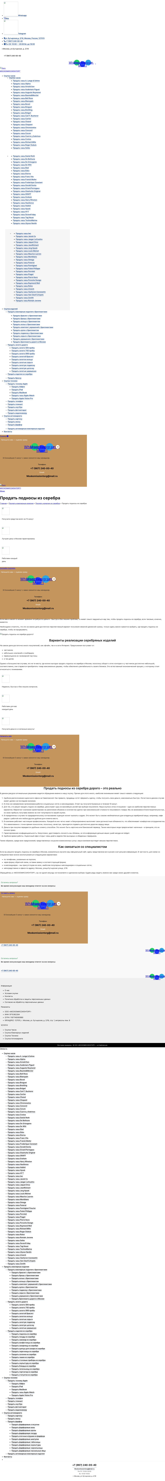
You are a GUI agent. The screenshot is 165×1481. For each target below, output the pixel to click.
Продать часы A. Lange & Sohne (26, 81)
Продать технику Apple (18, 384)
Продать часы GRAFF (22, 194)
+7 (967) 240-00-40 (9, 971)
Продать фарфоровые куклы (23, 1430)
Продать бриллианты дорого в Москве (27, 1299)
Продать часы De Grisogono (25, 162)
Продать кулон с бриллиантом (24, 1287)
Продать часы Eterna (22, 174)
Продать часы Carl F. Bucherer (25, 116)
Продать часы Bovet (21, 104)
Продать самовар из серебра (23, 1340)
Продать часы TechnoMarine (25, 220)
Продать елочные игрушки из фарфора (28, 1436)
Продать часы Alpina (22, 84)
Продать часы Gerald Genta (24, 185)
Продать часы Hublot (22, 206)
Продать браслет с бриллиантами (25, 1272)
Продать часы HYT (21, 212)
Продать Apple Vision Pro (22, 398)
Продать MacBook (19, 393)
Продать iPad (17, 390)
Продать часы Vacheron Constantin (31, 292)
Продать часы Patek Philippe (28, 269)
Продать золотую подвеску (23, 365)
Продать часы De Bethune (24, 159)
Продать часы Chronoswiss (24, 127)
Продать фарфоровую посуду (24, 1433)
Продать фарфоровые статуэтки (25, 1424)
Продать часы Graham (22, 197)
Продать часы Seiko (21, 148)
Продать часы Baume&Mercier (26, 95)
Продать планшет (15, 404)
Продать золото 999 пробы (23, 354)
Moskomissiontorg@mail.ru (42, 476)
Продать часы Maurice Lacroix (28, 254)
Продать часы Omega (25, 260)
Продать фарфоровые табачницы (25, 1442)
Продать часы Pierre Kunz (27, 277)
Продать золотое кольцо (22, 359)
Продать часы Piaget (25, 274)
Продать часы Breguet (22, 107)
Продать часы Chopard (22, 125)
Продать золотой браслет (22, 356)
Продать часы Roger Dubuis (24, 145)
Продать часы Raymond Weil (28, 283)
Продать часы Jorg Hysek (26, 248)
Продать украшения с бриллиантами (27, 1296)
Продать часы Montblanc (26, 257)
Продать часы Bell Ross (23, 98)
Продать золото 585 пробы (23, 348)
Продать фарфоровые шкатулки (25, 1439)
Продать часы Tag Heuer (23, 217)
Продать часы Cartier (22, 119)
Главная (3, 503)
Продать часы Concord (22, 130)
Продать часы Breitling (22, 110)
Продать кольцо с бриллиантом (25, 1281)
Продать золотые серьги (22, 362)
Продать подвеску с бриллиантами (26, 1290)
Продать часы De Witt (22, 165)
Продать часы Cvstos (22, 139)
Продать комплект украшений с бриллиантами (31, 1284)
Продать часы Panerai (25, 263)
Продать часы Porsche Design (28, 280)
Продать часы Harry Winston (25, 200)
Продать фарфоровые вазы (23, 1427)
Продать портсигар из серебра (24, 1372)
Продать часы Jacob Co (26, 236)
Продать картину (15, 419)
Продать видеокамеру (17, 413)
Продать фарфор (15, 425)
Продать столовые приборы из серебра (28, 1360)
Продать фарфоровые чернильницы (27, 1448)
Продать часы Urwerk (25, 289)
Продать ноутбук (15, 407)
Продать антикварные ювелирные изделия (26, 429)
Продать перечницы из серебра (25, 1351)
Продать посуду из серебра (23, 1337)
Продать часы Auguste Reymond (27, 92)
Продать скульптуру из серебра (25, 1363)
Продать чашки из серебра (22, 1357)
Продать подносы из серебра (24, 1334)
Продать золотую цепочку (22, 368)
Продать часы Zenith (25, 298)
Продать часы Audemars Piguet (26, 89)
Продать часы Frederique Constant (27, 182)
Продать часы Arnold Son (23, 87)
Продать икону (14, 422)
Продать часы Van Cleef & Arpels (30, 295)
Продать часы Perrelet (25, 271)
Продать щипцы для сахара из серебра (28, 1349)
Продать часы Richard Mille (24, 142)
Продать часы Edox (21, 171)
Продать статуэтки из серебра (24, 1375)
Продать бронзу (14, 378)
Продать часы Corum (22, 133)
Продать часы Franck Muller (25, 179)
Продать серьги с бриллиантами (25, 1293)
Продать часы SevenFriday (24, 215)
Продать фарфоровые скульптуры (26, 1445)
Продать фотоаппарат (17, 410)
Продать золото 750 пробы (23, 351)
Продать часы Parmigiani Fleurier (22, 1208)
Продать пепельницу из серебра (25, 1369)
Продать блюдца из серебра (23, 1366)
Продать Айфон (18, 387)
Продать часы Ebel (21, 168)
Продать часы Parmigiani (26, 266)
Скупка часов (15, 78)
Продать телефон (15, 401)
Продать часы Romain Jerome (28, 301)
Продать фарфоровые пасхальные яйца (28, 1451)
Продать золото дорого (18, 345)
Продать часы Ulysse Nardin (25, 223)
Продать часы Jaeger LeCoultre (29, 239)
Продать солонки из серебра (23, 1354)
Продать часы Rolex (24, 286)
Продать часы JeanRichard (27, 245)
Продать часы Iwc (23, 233)
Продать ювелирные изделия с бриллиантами (27, 312)
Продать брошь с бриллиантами (25, 1275)
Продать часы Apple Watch (22, 395)
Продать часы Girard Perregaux (26, 188)
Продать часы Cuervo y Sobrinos (26, 136)
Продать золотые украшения (23, 371)
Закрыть (3, 1049)
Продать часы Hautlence (23, 203)
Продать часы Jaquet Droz (27, 242)
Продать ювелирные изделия (21, 503)
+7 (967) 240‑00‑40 (42, 468)
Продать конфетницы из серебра (25, 1343)
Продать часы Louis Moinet (27, 251)
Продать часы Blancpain (23, 101)
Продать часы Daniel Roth (24, 156)
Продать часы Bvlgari (22, 113)
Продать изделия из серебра (20, 374)
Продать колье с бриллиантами (24, 1278)
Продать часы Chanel (22, 122)
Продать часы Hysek (21, 209)
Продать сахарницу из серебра (24, 1346)
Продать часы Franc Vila (23, 177)
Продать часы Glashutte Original (26, 191)
